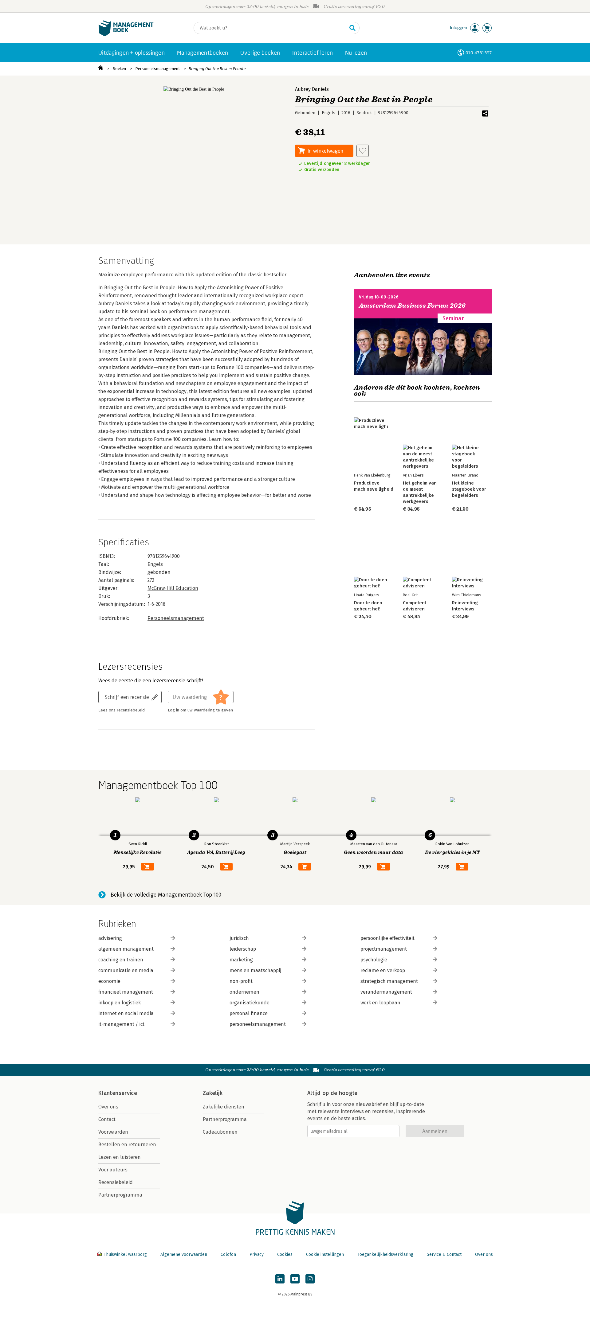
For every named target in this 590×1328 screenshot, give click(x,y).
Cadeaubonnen (220, 1132)
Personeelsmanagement (157, 68)
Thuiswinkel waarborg (125, 1254)
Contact (107, 1119)
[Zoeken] (352, 28)
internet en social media (126, 1013)
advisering (110, 938)
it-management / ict (121, 1024)
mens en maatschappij (255, 970)
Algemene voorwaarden (183, 1254)
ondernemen (244, 992)
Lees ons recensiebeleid (121, 710)
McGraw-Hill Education (173, 588)
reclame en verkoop (382, 970)
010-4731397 (479, 52)
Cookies (285, 1254)
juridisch (239, 938)
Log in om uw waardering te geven (200, 710)
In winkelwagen (325, 151)
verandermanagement (386, 992)
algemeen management (126, 949)
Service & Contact (444, 1254)
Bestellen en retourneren (127, 1144)
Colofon (228, 1254)
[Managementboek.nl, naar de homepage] (126, 34)
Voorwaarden (113, 1132)
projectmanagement (383, 949)
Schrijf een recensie (127, 697)
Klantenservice (117, 1093)
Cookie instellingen (325, 1254)
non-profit (241, 981)
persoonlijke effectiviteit (387, 938)
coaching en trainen (120, 960)
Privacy (257, 1254)
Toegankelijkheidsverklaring (385, 1254)
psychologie (373, 960)
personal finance (249, 1013)
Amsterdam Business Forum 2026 (412, 306)
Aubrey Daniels (312, 89)
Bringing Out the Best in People (217, 68)
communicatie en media (125, 970)
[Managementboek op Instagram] (310, 1278)
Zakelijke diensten (223, 1107)
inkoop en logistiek (119, 1003)
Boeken (119, 68)
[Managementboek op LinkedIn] (280, 1278)
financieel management (125, 992)
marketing (241, 960)
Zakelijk (212, 1093)
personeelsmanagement (258, 1024)
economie (109, 981)
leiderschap (243, 949)
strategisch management (389, 981)
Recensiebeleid (115, 1182)
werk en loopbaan (380, 1003)
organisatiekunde (249, 1003)
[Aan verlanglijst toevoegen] (362, 151)
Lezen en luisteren (119, 1157)
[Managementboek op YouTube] (295, 1278)
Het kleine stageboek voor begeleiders (469, 489)
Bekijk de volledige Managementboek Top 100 (166, 894)
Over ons (108, 1107)
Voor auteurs (113, 1170)
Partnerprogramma (120, 1195)
